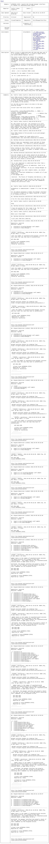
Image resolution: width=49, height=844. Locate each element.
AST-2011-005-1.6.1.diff (38, 44)
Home (2, 1)
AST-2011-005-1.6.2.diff (38, 46)
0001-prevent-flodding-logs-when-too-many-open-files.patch (39, 34)
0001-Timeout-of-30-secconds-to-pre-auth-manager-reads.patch (39, 38)
